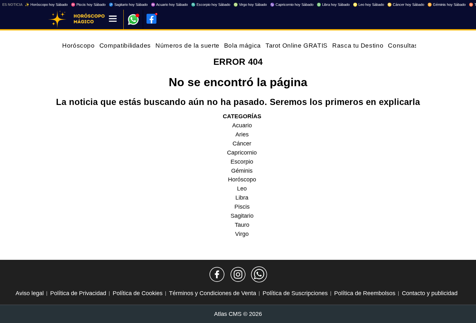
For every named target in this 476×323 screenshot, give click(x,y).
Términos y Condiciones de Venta (212, 293)
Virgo (242, 234)
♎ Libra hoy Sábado (333, 4)
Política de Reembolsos (364, 293)
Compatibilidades (125, 45)
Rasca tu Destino (357, 45)
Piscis (242, 206)
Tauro (242, 225)
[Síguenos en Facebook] (217, 274)
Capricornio (242, 152)
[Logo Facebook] (151, 18)
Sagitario (242, 216)
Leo (242, 188)
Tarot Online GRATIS (297, 45)
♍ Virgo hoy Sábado (250, 4)
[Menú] (113, 19)
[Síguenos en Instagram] (238, 274)
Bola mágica (242, 45)
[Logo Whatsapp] (133, 16)
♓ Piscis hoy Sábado (88, 4)
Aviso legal (30, 293)
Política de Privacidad (78, 293)
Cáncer (241, 143)
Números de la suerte (187, 45)
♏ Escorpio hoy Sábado (210, 4)
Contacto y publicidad (430, 293)
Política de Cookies (138, 293)
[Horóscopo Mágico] (57, 19)
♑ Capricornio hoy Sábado (291, 4)
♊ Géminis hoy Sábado (446, 4)
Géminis (242, 170)
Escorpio (242, 161)
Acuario (242, 125)
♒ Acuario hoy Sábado (169, 4)
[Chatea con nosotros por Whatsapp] (259, 274)
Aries (242, 134)
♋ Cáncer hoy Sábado (405, 4)
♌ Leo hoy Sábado (368, 4)
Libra (241, 197)
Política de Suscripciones (295, 293)
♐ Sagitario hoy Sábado (128, 4)
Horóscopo (78, 45)
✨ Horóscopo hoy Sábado (46, 4)
